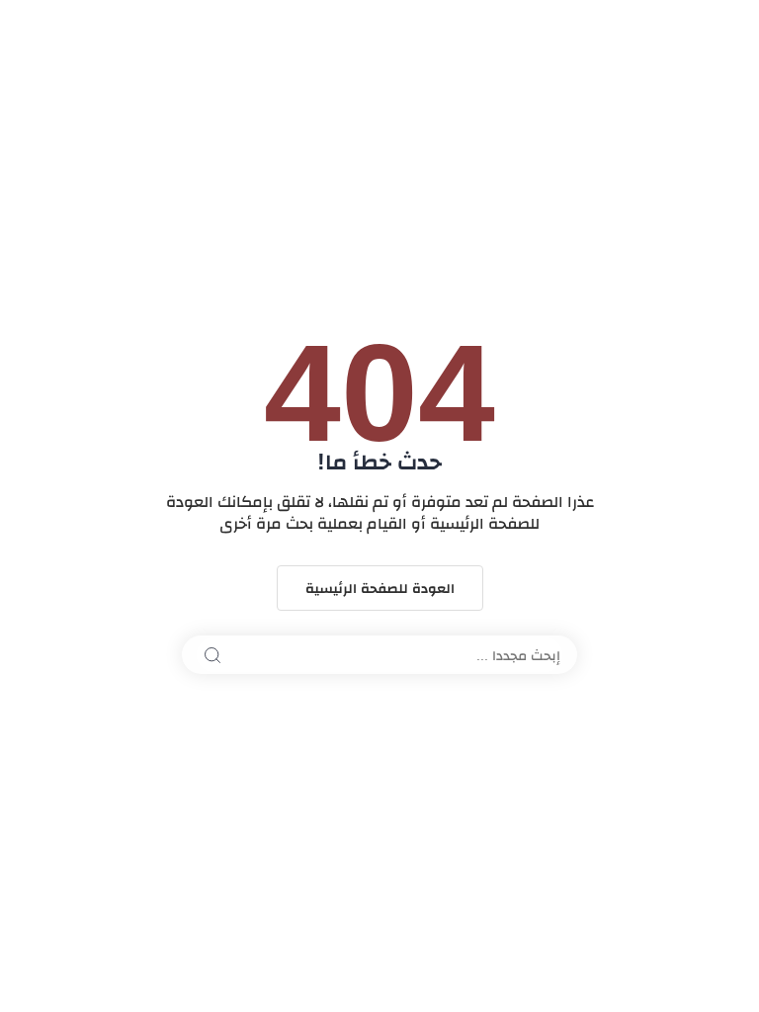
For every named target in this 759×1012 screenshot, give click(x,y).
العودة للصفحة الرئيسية (380, 588)
